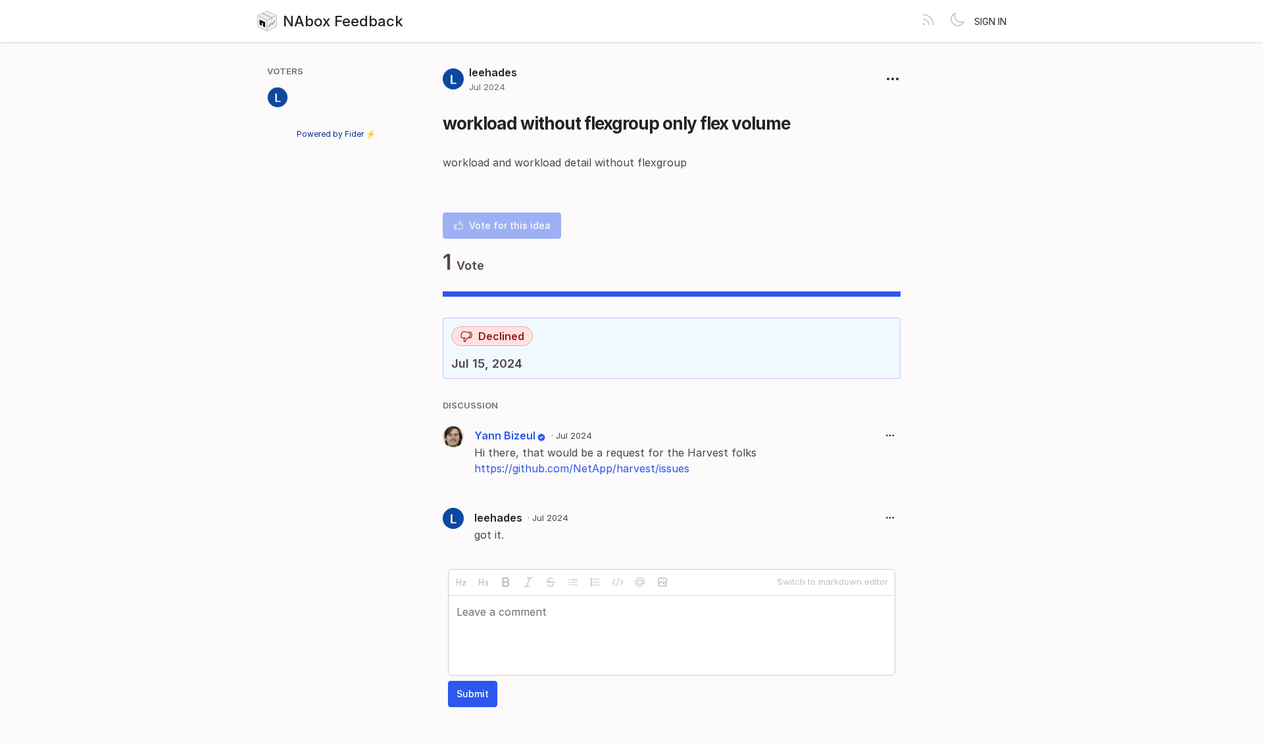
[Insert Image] (662, 582)
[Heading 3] (483, 582)
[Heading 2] (461, 582)
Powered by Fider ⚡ (336, 134)
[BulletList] (573, 582)
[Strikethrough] (550, 582)
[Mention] (640, 582)
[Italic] (528, 582)
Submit (473, 693)
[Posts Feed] (928, 21)
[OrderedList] (595, 582)
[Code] (618, 582)
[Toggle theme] (957, 21)
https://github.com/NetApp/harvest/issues (581, 468)
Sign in (990, 21)
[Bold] (506, 582)
